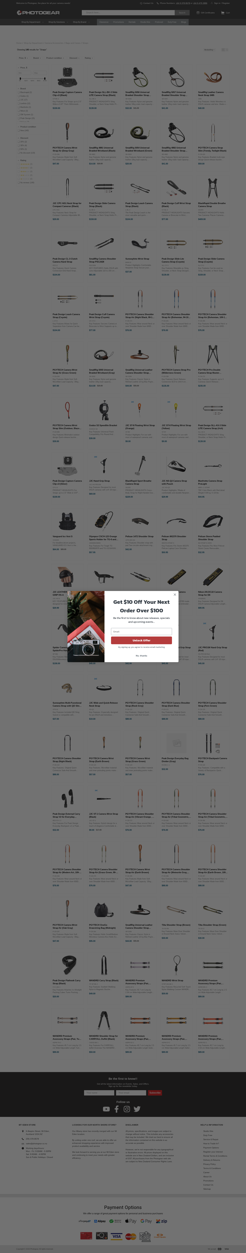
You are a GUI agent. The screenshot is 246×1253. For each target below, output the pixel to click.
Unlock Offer (141, 640)
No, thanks (141, 655)
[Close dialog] (174, 594)
